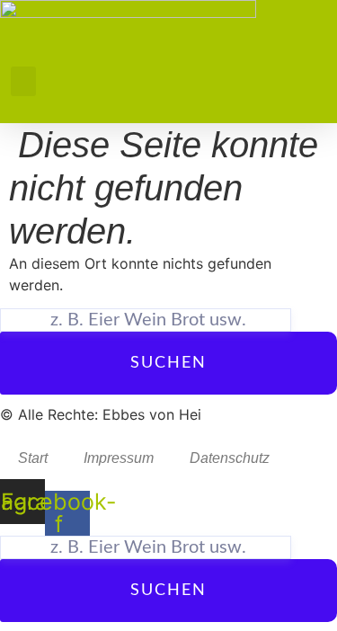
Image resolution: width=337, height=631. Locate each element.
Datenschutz (230, 458)
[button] (23, 81)
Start (33, 458)
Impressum (119, 458)
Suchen (168, 363)
